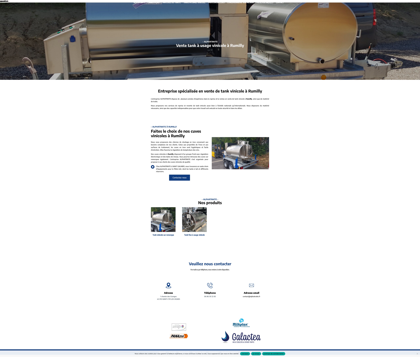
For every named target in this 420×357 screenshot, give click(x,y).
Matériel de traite (172, 3)
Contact (280, 3)
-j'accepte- (245, 353)
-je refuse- (256, 353)
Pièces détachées (265, 3)
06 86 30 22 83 (210, 296)
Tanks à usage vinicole (195, 3)
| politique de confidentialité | (273, 353)
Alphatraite (140, 3)
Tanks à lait (154, 3)
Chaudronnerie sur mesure (240, 3)
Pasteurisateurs (216, 3)
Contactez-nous (179, 177)
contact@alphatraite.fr (251, 296)
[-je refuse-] (417, 354)
